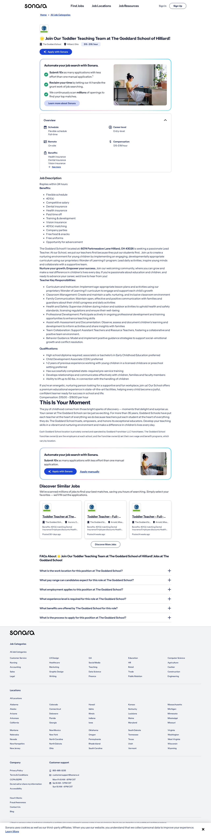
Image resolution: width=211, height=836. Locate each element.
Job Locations (101, 6)
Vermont (132, 748)
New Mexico (55, 730)
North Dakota (55, 743)
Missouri (172, 722)
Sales (12, 671)
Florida (52, 718)
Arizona (13, 713)
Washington (173, 734)
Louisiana (132, 713)
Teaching (93, 667)
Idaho (91, 709)
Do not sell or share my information (26, 784)
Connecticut (55, 709)
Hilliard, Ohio (73, 44)
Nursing (13, 662)
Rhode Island (94, 743)
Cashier (171, 667)
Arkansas (14, 718)
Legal (12, 676)
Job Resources (129, 6)
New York (53, 734)
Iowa (91, 722)
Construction (174, 671)
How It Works (16, 798)
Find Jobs (77, 6)
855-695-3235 (59, 770)
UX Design (54, 658)
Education (133, 658)
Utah (130, 743)
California (14, 722)
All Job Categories (18, 652)
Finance (92, 676)
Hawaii (92, 704)
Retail (131, 667)
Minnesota (173, 713)
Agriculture (173, 662)
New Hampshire (17, 743)
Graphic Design (56, 671)
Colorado (53, 704)
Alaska (13, 709)
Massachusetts (175, 704)
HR (129, 662)
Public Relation (135, 676)
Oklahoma (93, 730)
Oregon (92, 734)
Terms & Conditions (19, 775)
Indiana (92, 718)
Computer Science (176, 658)
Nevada (13, 739)
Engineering (173, 676)
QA (90, 658)
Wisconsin (172, 743)
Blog (12, 811)
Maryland (132, 722)
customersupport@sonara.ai (66, 775)
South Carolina (95, 748)
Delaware (53, 713)
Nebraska (14, 734)
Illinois (91, 713)
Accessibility (16, 788)
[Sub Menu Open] (165, 120)
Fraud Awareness (18, 802)
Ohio (51, 748)
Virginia (171, 730)
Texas (131, 739)
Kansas (131, 704)
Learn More (12, 831)
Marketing (54, 667)
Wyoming (172, 748)
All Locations (16, 698)
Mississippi (173, 718)
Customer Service (18, 658)
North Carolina (56, 739)
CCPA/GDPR (16, 779)
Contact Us (15, 807)
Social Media (94, 662)
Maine (131, 718)
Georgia (53, 722)
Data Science (95, 671)
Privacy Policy (16, 770)
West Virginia (174, 739)
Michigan (172, 709)
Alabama (14, 704)
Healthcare (54, 662)
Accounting (15, 667)
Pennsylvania (95, 739)
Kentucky (132, 709)
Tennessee (133, 734)
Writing (52, 676)
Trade (131, 671)
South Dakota (134, 730)
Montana (14, 730)
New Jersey (15, 748)
